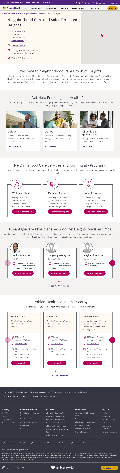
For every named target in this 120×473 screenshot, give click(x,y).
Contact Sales (107, 416)
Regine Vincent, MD (94, 255)
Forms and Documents (83, 425)
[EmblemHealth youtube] (22, 467)
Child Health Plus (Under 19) (56, 426)
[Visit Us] (23, 119)
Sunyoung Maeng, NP (59, 255)
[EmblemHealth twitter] (18, 467)
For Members (80, 409)
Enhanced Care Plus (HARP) (56, 422)
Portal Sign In (108, 468)
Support (105, 409)
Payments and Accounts (107, 427)
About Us (5, 413)
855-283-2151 (57, 343)
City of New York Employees (85, 422)
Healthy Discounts (81, 432)
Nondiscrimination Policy (14, 443)
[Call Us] (60, 119)
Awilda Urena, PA (21, 255)
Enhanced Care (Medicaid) (55, 419)
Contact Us (106, 413)
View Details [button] (20, 363)
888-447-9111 (21, 343)
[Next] (112, 263)
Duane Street (18, 316)
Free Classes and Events (28, 422)
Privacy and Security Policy (49, 443)
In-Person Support (109, 419)
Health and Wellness (28, 409)
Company (5, 409)
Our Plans (50, 409)
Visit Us (12, 131)
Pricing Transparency (74, 443)
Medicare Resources (82, 418)
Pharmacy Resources (82, 428)
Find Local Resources (95, 211)
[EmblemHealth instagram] (8, 467)
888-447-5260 (18, 45)
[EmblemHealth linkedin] (13, 467)
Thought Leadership (9, 422)
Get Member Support (60, 211)
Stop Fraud (62, 443)
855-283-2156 (93, 343)
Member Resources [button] (79, 8)
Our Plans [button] (64, 8)
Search (112, 3)
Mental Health (25, 425)
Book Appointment (23, 273)
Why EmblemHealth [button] (33, 8)
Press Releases (7, 419)
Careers (4, 416)
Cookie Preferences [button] (89, 443)
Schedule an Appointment (89, 133)
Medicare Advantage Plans (55, 416)
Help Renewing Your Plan (55, 435)
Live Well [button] (95, 8)
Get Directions (17, 40)
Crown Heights (90, 316)
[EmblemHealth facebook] (4, 467)
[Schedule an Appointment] (97, 119)
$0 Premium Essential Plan (55, 413)
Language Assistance (109, 432)
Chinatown (52, 316)
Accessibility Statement (31, 443)
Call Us (49, 131)
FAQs (104, 422)
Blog (21, 428)
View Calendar (22, 211)
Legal (3, 443)
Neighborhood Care (27, 418)
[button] (112, 8)
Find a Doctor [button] (50, 8)
